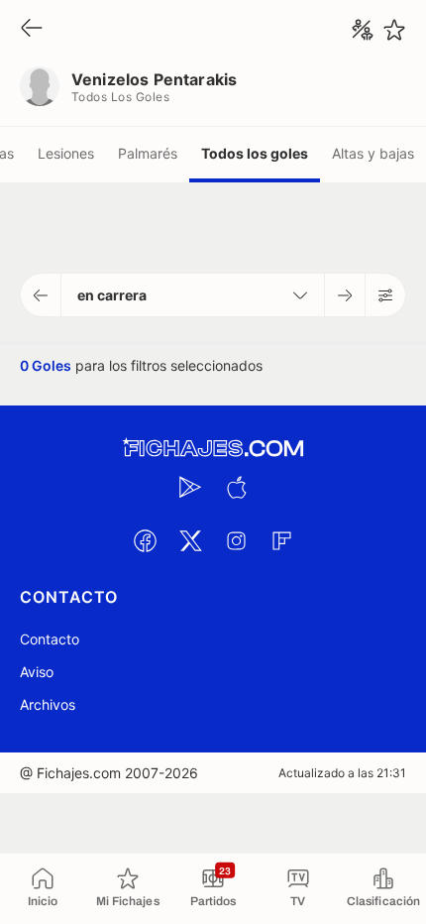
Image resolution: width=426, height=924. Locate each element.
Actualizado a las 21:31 (342, 772)
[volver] (32, 29)
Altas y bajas (373, 153)
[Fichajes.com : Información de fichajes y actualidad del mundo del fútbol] (213, 448)
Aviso (36, 671)
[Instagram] (236, 540)
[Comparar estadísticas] (362, 30)
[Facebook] (145, 540)
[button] (41, 295)
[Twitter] (190, 540)
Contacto (49, 639)
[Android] (190, 487)
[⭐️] (394, 30)
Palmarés (147, 153)
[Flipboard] (281, 540)
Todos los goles (254, 153)
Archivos (47, 704)
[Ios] (236, 487)
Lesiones (66, 153)
